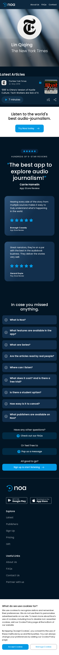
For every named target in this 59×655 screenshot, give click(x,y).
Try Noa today (26, 128)
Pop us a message (31, 451)
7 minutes (14, 99)
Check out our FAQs (32, 435)
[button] (29, 320)
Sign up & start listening (27, 467)
